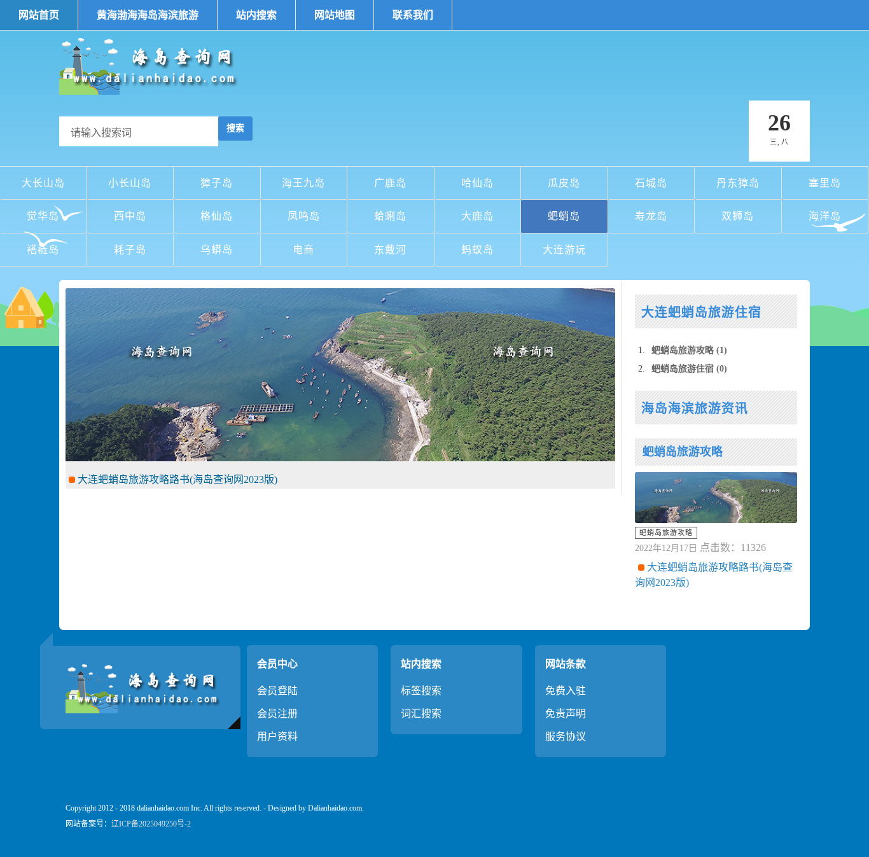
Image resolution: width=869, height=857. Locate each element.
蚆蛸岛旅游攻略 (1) (689, 350)
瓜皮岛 (564, 183)
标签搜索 (421, 690)
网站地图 (334, 15)
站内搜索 (256, 15)
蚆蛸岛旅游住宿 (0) (689, 368)
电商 (303, 249)
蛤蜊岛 (390, 216)
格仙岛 (216, 216)
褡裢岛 (43, 249)
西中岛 (130, 216)
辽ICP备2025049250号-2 (151, 823)
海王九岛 (303, 183)
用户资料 (277, 736)
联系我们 (413, 15)
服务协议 (565, 736)
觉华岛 (43, 216)
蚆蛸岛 (564, 216)
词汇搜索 (421, 713)
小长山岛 (129, 183)
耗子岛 (130, 249)
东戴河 (390, 249)
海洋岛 (825, 216)
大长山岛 (43, 183)
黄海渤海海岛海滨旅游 (147, 15)
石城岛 (651, 183)
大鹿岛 (477, 216)
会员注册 (277, 713)
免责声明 (565, 713)
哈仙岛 (477, 183)
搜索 (235, 128)
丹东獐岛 (738, 183)
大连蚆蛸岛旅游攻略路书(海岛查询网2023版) (176, 479)
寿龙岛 (651, 216)
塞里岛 (825, 183)
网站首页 (38, 15)
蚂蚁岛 (477, 249)
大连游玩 (564, 249)
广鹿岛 (390, 183)
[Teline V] (151, 64)
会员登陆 (277, 690)
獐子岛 (216, 183)
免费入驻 (565, 690)
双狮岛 (737, 216)
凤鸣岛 (304, 216)
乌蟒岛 (216, 249)
